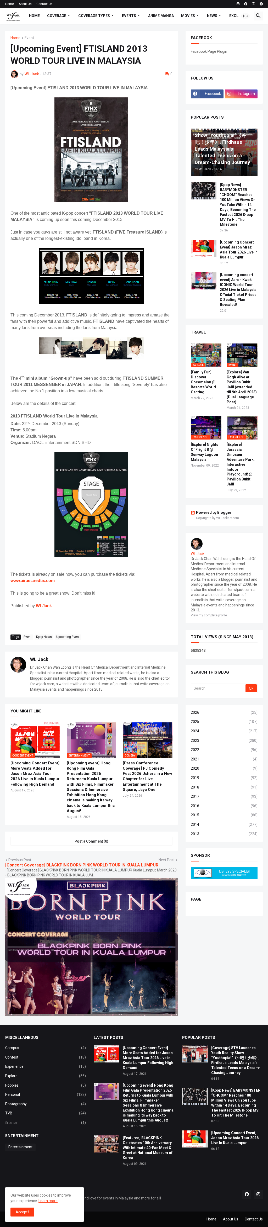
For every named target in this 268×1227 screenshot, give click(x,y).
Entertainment (20, 1147)
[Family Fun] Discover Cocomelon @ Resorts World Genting (203, 382)
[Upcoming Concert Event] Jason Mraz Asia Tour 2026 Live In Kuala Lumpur (239, 249)
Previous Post (19, 860)
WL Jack (39, 659)
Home (9, 4)
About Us (25, 4)
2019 (224, 778)
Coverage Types (94, 16)
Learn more (48, 1201)
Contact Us (44, 4)
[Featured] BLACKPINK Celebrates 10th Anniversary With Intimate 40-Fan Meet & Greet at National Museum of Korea (147, 1148)
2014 (224, 824)
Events (129, 16)
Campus (45, 1048)
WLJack (44, 606)
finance (45, 1122)
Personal (45, 1094)
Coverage (56, 16)
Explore (45, 1076)
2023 (224, 740)
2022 (224, 750)
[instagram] (238, 4)
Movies (188, 16)
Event (29, 38)
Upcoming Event (68, 637)
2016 (224, 806)
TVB (45, 1113)
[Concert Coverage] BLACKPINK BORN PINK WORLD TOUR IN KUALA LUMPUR (81, 865)
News (212, 16)
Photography (45, 1104)
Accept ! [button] (22, 1212)
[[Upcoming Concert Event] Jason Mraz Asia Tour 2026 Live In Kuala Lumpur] (203, 248)
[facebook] (245, 4)
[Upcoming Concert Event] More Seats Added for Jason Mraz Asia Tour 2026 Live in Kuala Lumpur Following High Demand (34, 774)
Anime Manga (161, 16)
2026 (224, 712)
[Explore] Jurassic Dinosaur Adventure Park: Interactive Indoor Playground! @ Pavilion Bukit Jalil (241, 464)
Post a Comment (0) (91, 841)
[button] (245, 16)
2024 (224, 731)
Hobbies (45, 1085)
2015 (224, 815)
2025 (224, 722)
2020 (224, 768)
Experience (45, 1066)
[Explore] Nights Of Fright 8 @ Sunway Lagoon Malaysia (204, 452)
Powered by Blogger (213, 512)
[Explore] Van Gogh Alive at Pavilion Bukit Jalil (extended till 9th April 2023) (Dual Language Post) (242, 387)
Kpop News (44, 637)
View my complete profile (209, 615)
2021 (224, 759)
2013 (224, 834)
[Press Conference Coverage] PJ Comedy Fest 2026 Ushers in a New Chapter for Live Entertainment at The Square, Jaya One (147, 776)
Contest (45, 1057)
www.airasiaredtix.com (32, 580)
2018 (224, 787)
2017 (224, 796)
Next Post (167, 860)
